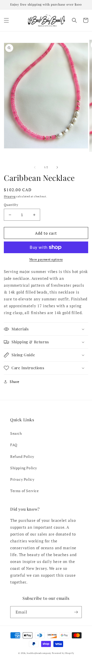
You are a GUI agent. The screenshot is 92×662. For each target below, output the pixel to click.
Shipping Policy (23, 467)
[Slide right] (57, 167)
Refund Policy (22, 456)
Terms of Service (24, 490)
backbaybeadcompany (39, 653)
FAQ (13, 444)
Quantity (11, 204)
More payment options (46, 259)
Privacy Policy (22, 479)
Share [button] (14, 381)
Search (16, 433)
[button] (6, 20)
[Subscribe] (76, 612)
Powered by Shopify (63, 653)
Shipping (10, 196)
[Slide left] (34, 167)
